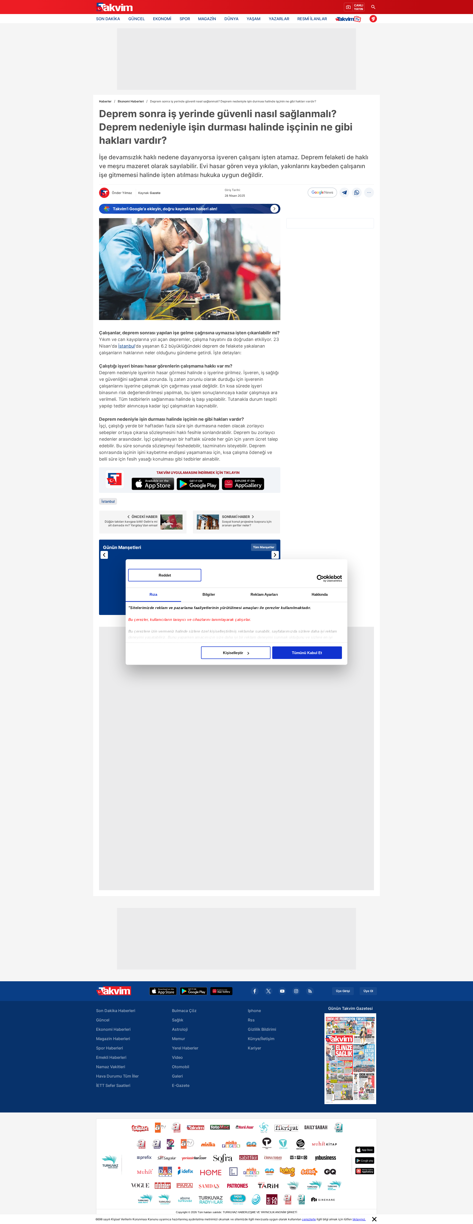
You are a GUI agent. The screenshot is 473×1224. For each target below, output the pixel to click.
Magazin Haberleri (113, 1038)
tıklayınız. (359, 1219)
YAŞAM (253, 18)
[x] (268, 991)
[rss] (310, 991)
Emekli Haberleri (111, 1057)
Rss (251, 1019)
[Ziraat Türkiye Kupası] (373, 18)
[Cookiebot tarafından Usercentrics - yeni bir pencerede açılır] (320, 578)
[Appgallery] (221, 991)
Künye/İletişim (261, 1038)
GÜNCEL (136, 18)
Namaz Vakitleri (110, 1066)
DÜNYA (231, 18)
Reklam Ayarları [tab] (264, 594)
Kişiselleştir (233, 653)
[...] (369, 192)
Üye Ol (368, 991)
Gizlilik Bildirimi (262, 1029)
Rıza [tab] (153, 594)
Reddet (165, 575)
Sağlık (177, 1019)
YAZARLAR (279, 18)
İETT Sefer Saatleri (113, 1085)
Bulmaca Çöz (184, 1010)
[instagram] (296, 991)
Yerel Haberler (185, 1048)
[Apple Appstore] (163, 991)
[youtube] (282, 991)
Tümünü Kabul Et (307, 653)
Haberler (105, 101)
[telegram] (344, 192)
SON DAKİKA (108, 18)
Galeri (177, 1076)
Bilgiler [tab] (209, 594)
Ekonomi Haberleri (131, 101)
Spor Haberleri (109, 1048)
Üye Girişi (343, 991)
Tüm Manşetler (263, 547)
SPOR (185, 18)
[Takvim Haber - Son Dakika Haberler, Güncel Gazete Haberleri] (114, 7)
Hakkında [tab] (320, 594)
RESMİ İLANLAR (312, 18)
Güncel (102, 1019)
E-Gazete (180, 1085)
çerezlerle (309, 1219)
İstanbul (126, 346)
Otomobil (180, 1066)
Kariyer (254, 1048)
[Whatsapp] (357, 192)
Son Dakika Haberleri (115, 1010)
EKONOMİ (162, 18)
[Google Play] (193, 991)
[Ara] (373, 7)
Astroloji (180, 1029)
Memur (178, 1038)
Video (177, 1057)
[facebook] (255, 991)
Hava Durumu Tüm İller (117, 1076)
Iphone (254, 1010)
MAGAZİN (207, 18)
